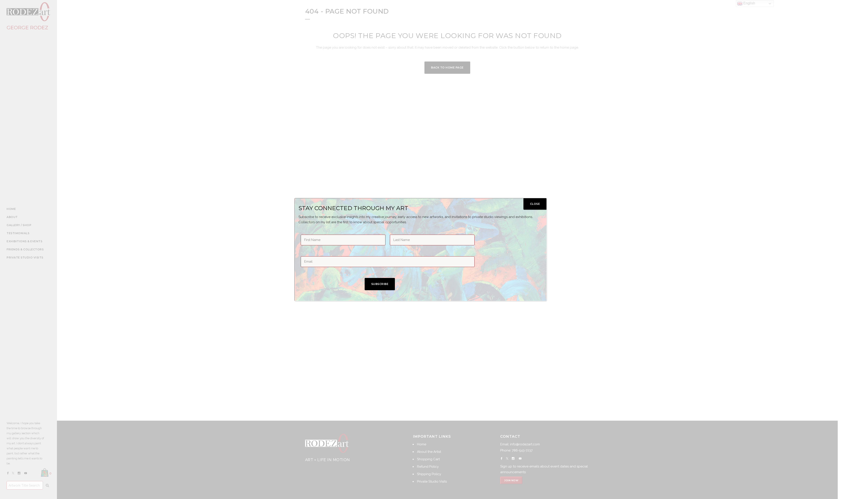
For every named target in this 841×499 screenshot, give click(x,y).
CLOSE (535, 204)
